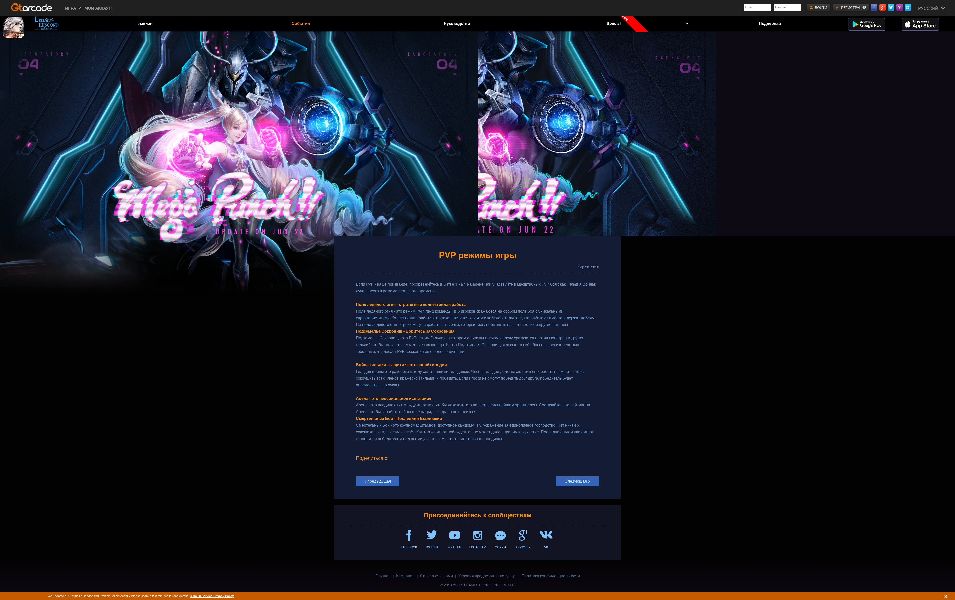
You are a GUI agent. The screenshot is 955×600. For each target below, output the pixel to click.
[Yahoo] (899, 7)
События (301, 23)
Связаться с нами (436, 576)
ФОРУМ (500, 547)
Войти (821, 7)
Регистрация (853, 7)
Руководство (457, 23)
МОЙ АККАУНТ (99, 8)
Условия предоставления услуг (487, 576)
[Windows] (908, 7)
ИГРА (70, 8)
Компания (405, 576)
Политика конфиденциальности (551, 576)
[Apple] (926, 24)
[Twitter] (891, 7)
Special (618, 20)
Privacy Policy (223, 595)
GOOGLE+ (523, 547)
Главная (144, 23)
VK (546, 547)
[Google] (882, 7)
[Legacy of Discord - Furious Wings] (46, 23)
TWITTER (431, 547)
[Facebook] (874, 7)
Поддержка (770, 23)
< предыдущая (377, 481)
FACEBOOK (409, 547)
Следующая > (577, 481)
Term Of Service (201, 595)
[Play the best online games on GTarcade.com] (32, 6)
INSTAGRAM (477, 547)
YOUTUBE (455, 547)
